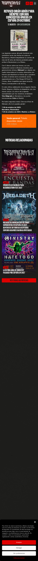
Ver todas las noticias (19, 280)
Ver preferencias (19, 553)
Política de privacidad (19, 558)
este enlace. (12, 124)
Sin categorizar (23, 24)
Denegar (19, 548)
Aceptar (19, 542)
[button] (35, 522)
